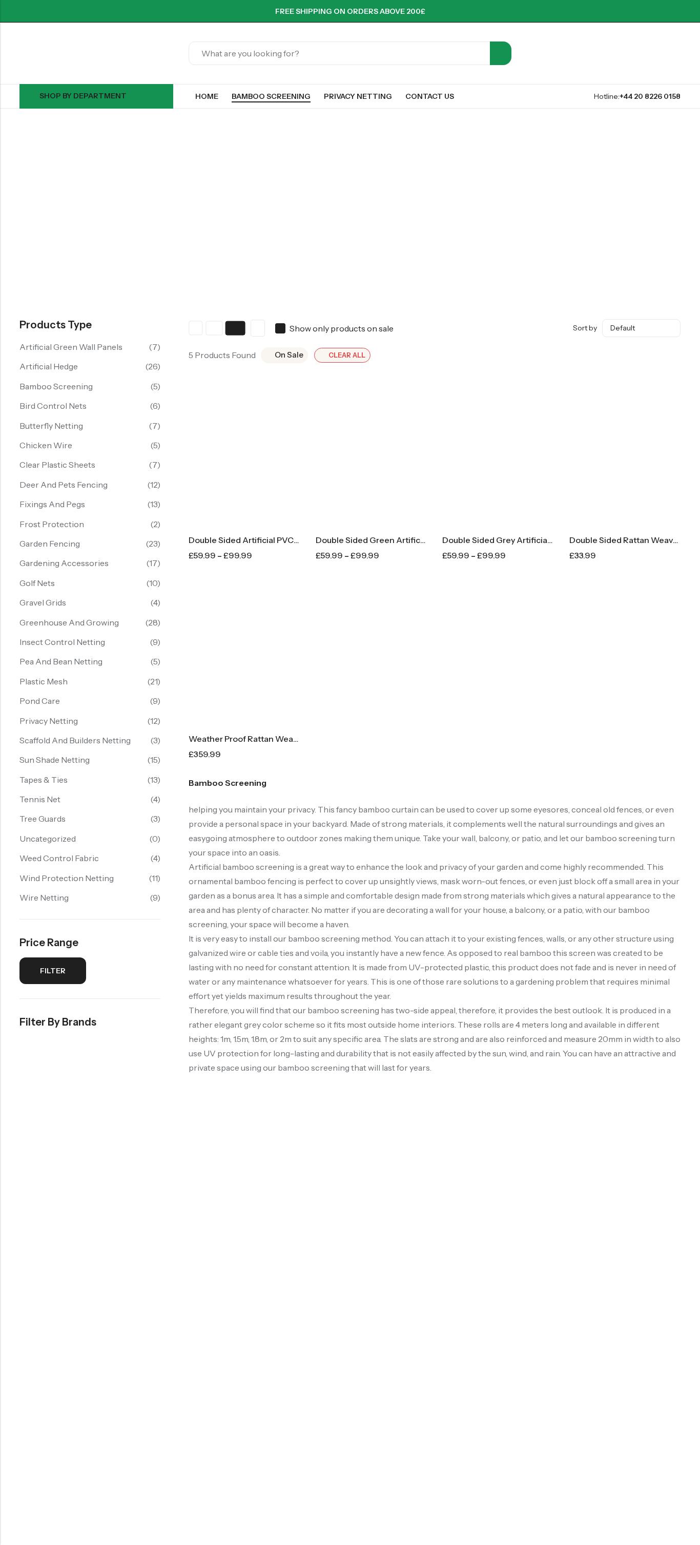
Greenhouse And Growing (69, 622)
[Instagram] (659, 11)
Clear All (346, 355)
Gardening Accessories (64, 563)
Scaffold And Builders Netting (75, 740)
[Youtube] (677, 11)
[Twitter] (622, 11)
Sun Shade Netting (54, 760)
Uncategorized (47, 838)
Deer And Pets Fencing (63, 484)
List (258, 328)
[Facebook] (604, 11)
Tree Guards (42, 818)
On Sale (289, 355)
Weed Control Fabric (59, 858)
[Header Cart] (676, 53)
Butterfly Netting (51, 426)
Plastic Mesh (43, 681)
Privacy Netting (48, 721)
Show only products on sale (342, 328)
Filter (53, 970)
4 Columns (235, 328)
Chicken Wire (45, 445)
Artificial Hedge (48, 366)
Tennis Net (39, 799)
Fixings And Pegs (52, 504)
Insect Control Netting (62, 642)
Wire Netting (44, 897)
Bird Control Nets (53, 406)
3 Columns (214, 328)
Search (500, 53)
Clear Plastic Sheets (57, 465)
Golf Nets (37, 583)
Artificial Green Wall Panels (70, 347)
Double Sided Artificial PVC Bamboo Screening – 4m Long (299, 540)
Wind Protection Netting (66, 878)
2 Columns (196, 328)
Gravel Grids (42, 602)
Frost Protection (51, 524)
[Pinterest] (640, 11)
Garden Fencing (49, 543)
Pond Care (39, 701)
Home (23, 211)
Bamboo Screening (56, 386)
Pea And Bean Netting (60, 661)
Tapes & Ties (43, 780)
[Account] (657, 53)
